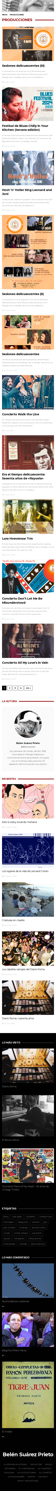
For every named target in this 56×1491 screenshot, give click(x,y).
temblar (23, 1244)
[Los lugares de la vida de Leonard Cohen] (28, 850)
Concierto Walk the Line (20, 414)
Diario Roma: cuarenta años (18, 1018)
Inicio (4, 15)
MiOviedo (43, 1477)
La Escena (9, 1472)
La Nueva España (16, 1477)
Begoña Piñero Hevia (14, 1350)
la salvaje (24, 1227)
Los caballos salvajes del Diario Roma (23, 969)
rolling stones (34, 1238)
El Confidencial (27, 1468)
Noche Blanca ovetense (15, 1301)
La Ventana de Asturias (15, 1464)
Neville (48, 1464)
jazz (45, 1222)
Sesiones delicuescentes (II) (23, 294)
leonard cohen (39, 1227)
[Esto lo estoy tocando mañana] (28, 801)
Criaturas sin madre (13, 920)
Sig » (28, 688)
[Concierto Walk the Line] (28, 392)
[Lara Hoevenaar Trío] (28, 516)
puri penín (37, 1233)
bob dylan (17, 1216)
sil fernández (9, 1244)
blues (6, 1216)
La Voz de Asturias (26, 1472)
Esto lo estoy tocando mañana (19, 822)
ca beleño (30, 1216)
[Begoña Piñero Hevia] (28, 1329)
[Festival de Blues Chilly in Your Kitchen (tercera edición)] (28, 104)
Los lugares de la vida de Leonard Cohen (25, 871)
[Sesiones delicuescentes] (28, 332)
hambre (36, 1222)
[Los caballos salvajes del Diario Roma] (28, 948)
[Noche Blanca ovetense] (28, 1280)
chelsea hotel (45, 1216)
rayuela (7, 1238)
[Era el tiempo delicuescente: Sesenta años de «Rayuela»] (28, 452)
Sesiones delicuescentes (20, 354)
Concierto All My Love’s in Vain (25, 663)
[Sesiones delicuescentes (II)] (28, 252)
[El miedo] (28, 1395)
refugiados (19, 1238)
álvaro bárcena (38, 1244)
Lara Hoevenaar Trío (17, 538)
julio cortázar (9, 1227)
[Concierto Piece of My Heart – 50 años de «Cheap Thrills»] (28, 1165)
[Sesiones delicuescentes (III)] (28, 44)
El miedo (7, 1431)
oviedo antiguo (21, 1233)
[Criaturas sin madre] (28, 899)
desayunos (23, 1222)
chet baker (9, 1222)
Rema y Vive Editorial (28, 1481)
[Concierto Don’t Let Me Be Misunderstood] (28, 577)
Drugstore (36, 1464)
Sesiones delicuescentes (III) (23, 66)
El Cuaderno (44, 1468)
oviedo (7, 1233)
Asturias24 (10, 1468)
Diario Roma (9, 1086)
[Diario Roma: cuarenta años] (28, 997)
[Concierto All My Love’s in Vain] (28, 641)
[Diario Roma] (28, 1065)
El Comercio (45, 1472)
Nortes (31, 1477)
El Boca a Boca (10, 1139)
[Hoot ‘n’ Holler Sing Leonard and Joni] (28, 168)
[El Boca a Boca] (28, 1115)
